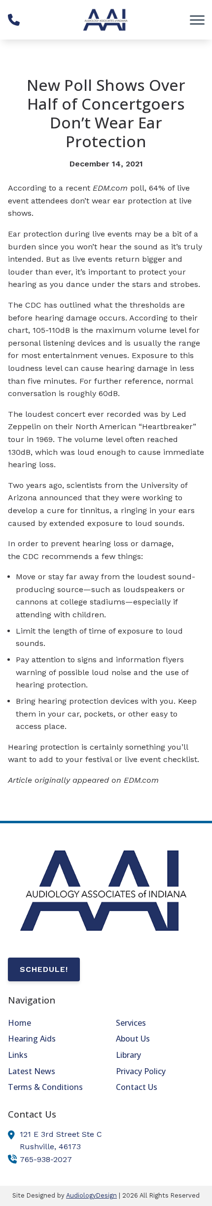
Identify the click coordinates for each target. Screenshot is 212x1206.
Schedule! (44, 969)
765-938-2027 (46, 1159)
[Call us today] (14, 20)
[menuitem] (52, 1023)
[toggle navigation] (197, 20)
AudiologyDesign (91, 1195)
